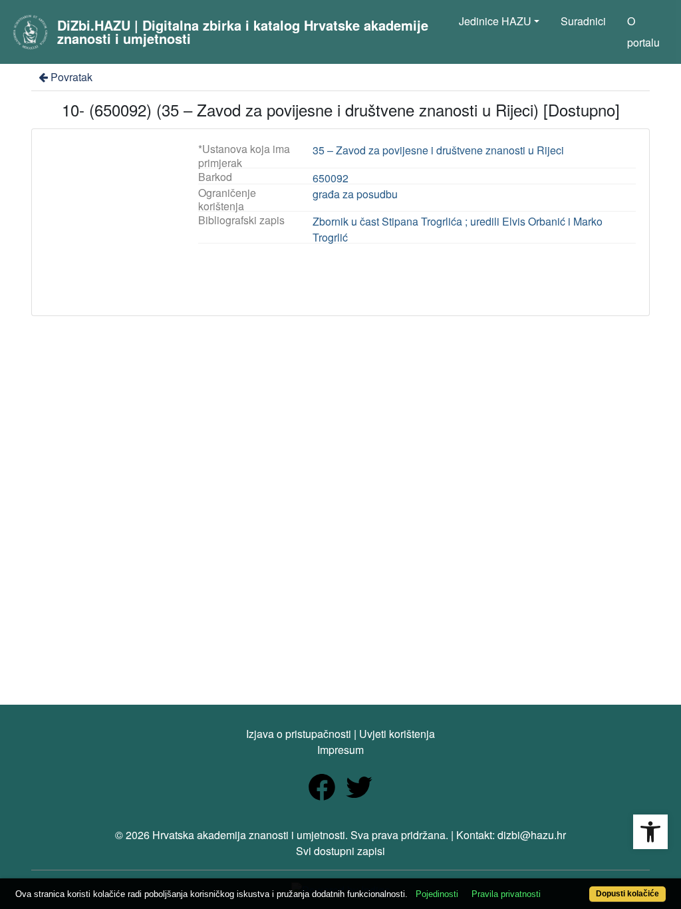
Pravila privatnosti (506, 894)
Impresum (340, 749)
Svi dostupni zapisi (340, 850)
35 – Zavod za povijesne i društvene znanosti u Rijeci (438, 150)
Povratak (71, 77)
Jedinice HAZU (495, 21)
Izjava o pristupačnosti (298, 733)
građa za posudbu (355, 194)
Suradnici (583, 21)
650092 (330, 178)
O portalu (643, 31)
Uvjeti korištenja (397, 733)
